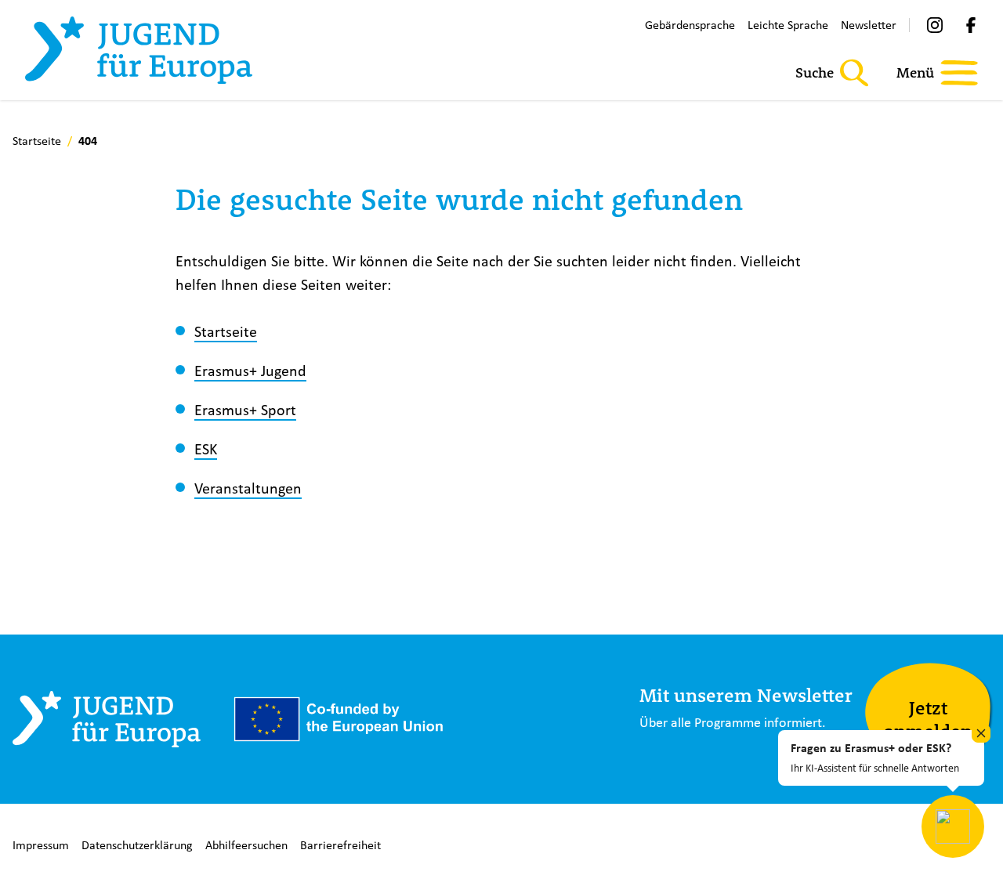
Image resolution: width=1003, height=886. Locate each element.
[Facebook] (970, 25)
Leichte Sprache (788, 24)
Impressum (41, 845)
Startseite (225, 331)
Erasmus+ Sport (245, 409)
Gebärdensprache (690, 24)
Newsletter (868, 24)
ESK (205, 448)
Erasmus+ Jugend (250, 370)
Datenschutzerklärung (137, 845)
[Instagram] (934, 25)
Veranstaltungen (248, 487)
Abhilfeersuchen (246, 845)
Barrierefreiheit (340, 845)
